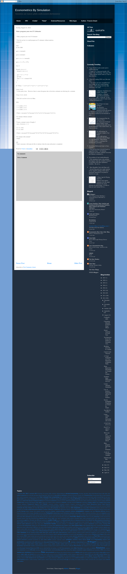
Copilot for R (92, 221)
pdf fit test (29, 537)
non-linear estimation (63, 534)
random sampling (47, 544)
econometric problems (70, 511)
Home (18, 21)
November (107, 304)
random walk (64, 544)
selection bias (47, 548)
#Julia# (34, 21)
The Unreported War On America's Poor (103, 119)
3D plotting (39, 493)
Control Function (106, 504)
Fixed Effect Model (75, 516)
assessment (69, 495)
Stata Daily (92, 238)
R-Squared (106, 542)
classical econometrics (51, 500)
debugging (19, 509)
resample (50, 545)
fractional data (107, 516)
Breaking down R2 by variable (107, 347)
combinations (58, 502)
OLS (25, 536)
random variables (56, 544)
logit (92, 527)
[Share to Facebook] (45, 149)
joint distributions (105, 525)
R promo (85, 542)
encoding (44, 513)
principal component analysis (58, 539)
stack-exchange (106, 550)
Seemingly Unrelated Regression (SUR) (29, 548)
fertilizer (21, 516)
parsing (18, 537)
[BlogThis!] (42, 149)
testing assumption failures (56, 556)
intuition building (99, 523)
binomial (33, 499)
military (37, 530)
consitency (56, 504)
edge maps (92, 511)
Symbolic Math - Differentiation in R (107, 379)
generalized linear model (80, 518)
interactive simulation (83, 523)
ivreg (91, 525)
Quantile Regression (55, 542)
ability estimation (52, 493)
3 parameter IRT (33, 493)
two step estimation (39, 557)
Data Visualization (91, 507)
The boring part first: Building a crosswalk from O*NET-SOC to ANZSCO (97, 197)
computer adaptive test (93, 502)
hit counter (53, 522)
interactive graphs (73, 523)
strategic (97, 552)
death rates (107, 507)
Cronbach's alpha (107, 318)
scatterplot (94, 545)
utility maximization (102, 557)
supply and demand (28, 554)
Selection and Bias (107, 458)
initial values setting (35, 523)
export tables (85, 515)
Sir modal (27, 550)
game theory (58, 518)
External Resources (58, 21)
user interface (94, 557)
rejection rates (27, 545)
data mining (83, 507)
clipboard (78, 500)
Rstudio (79, 545)
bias (102, 497)
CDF (105, 499)
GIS (30, 520)
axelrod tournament (24, 497)
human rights (68, 522)
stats (81, 552)
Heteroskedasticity (99, 520)
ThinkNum (95, 556)
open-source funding (68, 536)
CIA (45, 500)
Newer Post (20, 263)
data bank (35, 507)
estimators (71, 513)
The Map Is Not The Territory (96, 227)
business (86, 499)
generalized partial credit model (93, 518)
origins (85, 536)
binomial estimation (40, 499)
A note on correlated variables (107, 453)
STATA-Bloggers (93, 272)
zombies (22, 561)
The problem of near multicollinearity (99, 157)
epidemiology (56, 513)
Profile (92, 539)
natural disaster (20, 534)
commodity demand (71, 502)
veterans (47, 559)
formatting (96, 516)
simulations (22, 550)
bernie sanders (93, 497)
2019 (104, 283)
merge (18, 530)
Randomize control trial (72, 544)
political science (70, 537)
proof (109, 539)
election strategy (30, 513)
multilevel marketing (72, 532)
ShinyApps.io (80, 548)
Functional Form (35, 518)
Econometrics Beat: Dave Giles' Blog (99, 232)
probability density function (79, 539)
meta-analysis (23, 530)
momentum (89, 530)
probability (69, 539)
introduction (91, 523)
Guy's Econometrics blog (96, 246)
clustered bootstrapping (92, 500)
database (98, 507)
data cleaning (40, 507)
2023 (104, 278)
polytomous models (90, 538)
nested (25, 534)
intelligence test (65, 523)
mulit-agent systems (47, 532)
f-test (97, 515)
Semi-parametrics (66, 548)
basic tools (70, 497)
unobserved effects (79, 557)
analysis (19, 495)
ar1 (53, 495)
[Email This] (40, 149)
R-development (100, 542)
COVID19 (81, 506)
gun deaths (67, 520)
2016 (104, 288)
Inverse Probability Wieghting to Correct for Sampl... (107, 404)
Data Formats (47, 507)
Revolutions (92, 220)
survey (35, 554)
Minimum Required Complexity (47, 531)
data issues (68, 507)
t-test (94, 554)
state (62, 552)
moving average (35, 532)
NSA (105, 534)
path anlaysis (23, 537)
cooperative (33, 506)
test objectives (43, 556)
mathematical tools (39, 529)
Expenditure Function (47, 515)
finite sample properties (51, 516)
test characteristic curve (29, 556)
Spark (65, 550)
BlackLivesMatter (55, 499)
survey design (40, 554)
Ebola (62, 511)
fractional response (21, 518)
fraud (27, 518)
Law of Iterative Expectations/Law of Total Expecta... (107, 393)
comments (63, 502)
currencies (104, 506)
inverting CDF (106, 523)
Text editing (66, 556)
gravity (58, 520)
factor (100, 515)
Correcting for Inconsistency (43, 506)
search (105, 545)
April (105, 472)
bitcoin (49, 499)
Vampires (27, 559)
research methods (56, 545)
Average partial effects (97, 495)
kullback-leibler (29, 527)
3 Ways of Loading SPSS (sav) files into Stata (99, 80)
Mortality (29, 532)
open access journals (39, 536)
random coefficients (21, 544)
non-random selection (87, 534)
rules (82, 545)
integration (59, 523)
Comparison (78, 502)
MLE (62, 530)
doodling (19, 511)
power (105, 538)
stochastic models (91, 552)
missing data (57, 530)
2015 (104, 290)
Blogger (78, 568)
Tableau (105, 554)
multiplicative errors (95, 532)
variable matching (33, 559)
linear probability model (70, 527)
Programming (98, 539)
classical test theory (70, 500)
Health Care (92, 520)
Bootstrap (77, 499)
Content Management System (93, 504)
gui (61, 520)
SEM (60, 548)
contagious (72, 504)
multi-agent (55, 532)
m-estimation (100, 527)
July (105, 465)
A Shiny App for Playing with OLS (103, 178)
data (24, 507)
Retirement (66, 545)
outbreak (89, 536)
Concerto (45, 504)
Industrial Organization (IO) (103, 522)
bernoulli (99, 497)
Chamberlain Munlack (38, 500)
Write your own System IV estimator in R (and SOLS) (107, 437)
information (28, 523)
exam (97, 513)
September (107, 311)
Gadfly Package (47, 518)
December (107, 300)
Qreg (45, 542)
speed (93, 550)
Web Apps (73, 21)
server (72, 548)
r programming (79, 542)
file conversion (26, 516)
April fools (50, 495)
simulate (93, 548)
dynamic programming (46, 511)
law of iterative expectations (51, 527)
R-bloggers (92, 194)
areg (55, 495)
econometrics (80, 511)
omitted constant (30, 536)
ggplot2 (26, 520)
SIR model (32, 550)
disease (76, 509)
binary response (27, 499)
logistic (88, 527)
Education (97, 511)
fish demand (58, 516)
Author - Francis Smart (89, 21)
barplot (38, 497)
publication (37, 542)
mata (26, 529)
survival (57, 554)
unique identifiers (65, 557)
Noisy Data (92, 264)
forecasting (91, 516)
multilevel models (81, 532)
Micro (33, 531)
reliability (33, 545)
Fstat (30, 518)
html (64, 522)
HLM (57, 522)
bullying (82, 499)
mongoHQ (94, 530)
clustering (26, 502)
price (42, 539)
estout (76, 513)
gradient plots (45, 520)
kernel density (23, 527)
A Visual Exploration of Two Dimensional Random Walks (107, 360)
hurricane (74, 522)
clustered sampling (101, 500)
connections (50, 504)
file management (34, 516)
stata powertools (50, 552)
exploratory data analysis (76, 515)
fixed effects (83, 516)
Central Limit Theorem (107, 352)
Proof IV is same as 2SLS (107, 428)
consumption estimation (64, 504)
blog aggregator (63, 499)
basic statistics (63, 497)
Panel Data (97, 536)
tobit (109, 556)
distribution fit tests (89, 509)
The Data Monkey (94, 259)
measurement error (105, 529)
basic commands (44, 497)
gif (28, 520)
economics (87, 511)
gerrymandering (20, 520)
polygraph (83, 537)
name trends (107, 532)
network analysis (37, 534)
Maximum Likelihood (84, 529)
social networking (56, 550)
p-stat (92, 536)
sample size (86, 545)
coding (39, 502)
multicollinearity (63, 532)
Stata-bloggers (57, 552)
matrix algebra (54, 529)
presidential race (36, 539)
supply (22, 554)
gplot (40, 520)
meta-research (29, 530)
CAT (93, 499)
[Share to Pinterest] (47, 149)
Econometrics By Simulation (32, 10)
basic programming (54, 497)
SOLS (62, 550)
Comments (92, 482)
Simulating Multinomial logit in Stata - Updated (99, 146)
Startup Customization (36, 552)
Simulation (100, 547)
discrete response (70, 509)
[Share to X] (44, 149)
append (40, 495)
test (22, 556)
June (105, 467)
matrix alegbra (47, 529)
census (20, 500)
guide (63, 520)
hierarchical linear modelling (30, 522)
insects (42, 523)
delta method (28, 509)
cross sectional (96, 506)
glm (36, 520)
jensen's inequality (97, 525)
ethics (79, 513)
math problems (31, 529)
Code (37, 502)
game (53, 518)
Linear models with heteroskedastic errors (107, 417)
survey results (47, 554)
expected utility (32, 515)
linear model (61, 527)
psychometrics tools (29, 542)
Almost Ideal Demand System (95, 493)
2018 (104, 285)
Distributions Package (98, 509)
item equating (50, 525)
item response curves (66, 525)
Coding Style (45, 502)
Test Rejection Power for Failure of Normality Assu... (107, 340)
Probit (88, 539)
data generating (54, 507)
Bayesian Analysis (77, 497)
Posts (91, 479)
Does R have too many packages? (102, 104)
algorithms (86, 493)
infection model (21, 523)
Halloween (73, 520)
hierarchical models (41, 522)
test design (37, 556)
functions (41, 518)
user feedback (88, 557)
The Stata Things (94, 270)
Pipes (49, 537)
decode (23, 509)
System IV (82, 554)
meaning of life (97, 529)
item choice (37, 525)
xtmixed (108, 559)
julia (18, 527)
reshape (61, 545)
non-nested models (72, 534)
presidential (29, 539)
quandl (48, 542)
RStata (75, 545)
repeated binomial (39, 545)
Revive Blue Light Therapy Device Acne (98, 240)
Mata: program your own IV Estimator (107, 446)
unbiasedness (54, 557)
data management (75, 507)
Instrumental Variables (50, 523)
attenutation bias (88, 495)
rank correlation (82, 544)
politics (76, 538)
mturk (40, 532)
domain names (107, 509)
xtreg (18, 561)
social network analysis (46, 550)
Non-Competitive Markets (51, 534)
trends (26, 557)
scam (90, 545)
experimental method (66, 515)
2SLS (26, 493)
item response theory (77, 525)
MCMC (91, 529)
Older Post (78, 263)
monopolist (99, 530)
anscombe (31, 495)
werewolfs (91, 559)
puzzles (42, 542)
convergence (19, 506)
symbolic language (72, 554)
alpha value (107, 493)
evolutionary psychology (90, 513)
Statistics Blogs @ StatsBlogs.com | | (99, 226)
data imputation (62, 507)
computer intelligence (22, 504)
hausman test (79, 520)
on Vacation (107, 462)
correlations (67, 506)
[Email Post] (36, 149)
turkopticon (31, 557)
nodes (44, 534)
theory (90, 556)
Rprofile (72, 545)
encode (40, 513)
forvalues (101, 516)
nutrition (22, 536)
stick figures (85, 552)
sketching (38, 550)
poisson (58, 537)
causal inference (99, 499)
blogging (73, 499)
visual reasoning (52, 559)
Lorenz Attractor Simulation (107, 385)
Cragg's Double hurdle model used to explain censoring (98, 68)
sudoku (104, 552)
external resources (92, 515)
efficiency (103, 511)
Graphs (55, 520)
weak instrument (60, 559)
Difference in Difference (54, 509)
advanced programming (72, 493)
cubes (100, 506)
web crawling (72, 559)
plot (55, 538)
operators (75, 536)
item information (57, 525)
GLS (38, 520)
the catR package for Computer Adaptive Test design (103, 132)
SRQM (91, 253)
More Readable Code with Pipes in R (99, 167)
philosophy (41, 537)
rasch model (93, 544)
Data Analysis (28, 507)
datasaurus (102, 507)
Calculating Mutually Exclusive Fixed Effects (107, 324)
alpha (103, 493)
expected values (39, 515)
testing (48, 556)
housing (60, 522)
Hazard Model (85, 520)
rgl (69, 545)
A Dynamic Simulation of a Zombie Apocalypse (104, 91)
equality (62, 513)
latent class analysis (40, 527)
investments (19, 525)
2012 (104, 298)
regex (98, 544)
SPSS (102, 550)
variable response (41, 559)
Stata (43, 551)
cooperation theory (27, 506)
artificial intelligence (62, 495)
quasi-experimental (64, 542)
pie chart (46, 537)
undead (59, 557)
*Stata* (44, 21)
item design (43, 525)
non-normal (79, 534)
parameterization (103, 536)
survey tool (52, 554)
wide (94, 559)
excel (100, 513)
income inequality (85, 522)
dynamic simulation (56, 511)
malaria (22, 529)
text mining (71, 556)
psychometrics (20, 542)
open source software (58, 536)
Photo (90, 255)
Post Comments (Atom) (29, 267)
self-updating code (55, 548)
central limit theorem (27, 500)
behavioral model (86, 497)
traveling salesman (21, 557)
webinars (83, 559)
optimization (81, 536)
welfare (86, 559)
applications (44, 495)
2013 (104, 295)
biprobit (46, 499)
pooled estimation (99, 537)
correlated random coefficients (57, 506)
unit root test (72, 557)
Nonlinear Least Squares (98, 534)
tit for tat (105, 556)
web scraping (78, 559)
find (44, 516)
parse (109, 536)
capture (89, 499)
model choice (66, 530)
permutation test (35, 537)
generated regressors (105, 518)
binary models (20, 499)
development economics (42, 509)
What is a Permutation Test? (96, 233)
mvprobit (102, 532)
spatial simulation (87, 550)
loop (96, 527)
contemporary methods (80, 504)
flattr (88, 516)
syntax (77, 554)
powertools (24, 539)
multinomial (87, 532)
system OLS (88, 554)
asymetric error (80, 495)
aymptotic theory (32, 497)
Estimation (66, 513)
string (100, 552)
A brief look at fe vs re (107, 424)
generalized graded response (67, 518)
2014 (104, 293)
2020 (104, 280)
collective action (51, 502)
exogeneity (104, 513)
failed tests (104, 515)
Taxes (109, 554)
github (33, 520)
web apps (66, 559)
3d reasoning (45, 493)
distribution (81, 509)
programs (105, 539)
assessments (74, 495)
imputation (78, 522)
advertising (81, 493)
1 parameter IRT (21, 493)
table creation (99, 554)
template (19, 556)
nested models (30, 534)
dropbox (27, 511)
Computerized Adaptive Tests (34, 504)
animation (23, 495)
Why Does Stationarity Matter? (97, 209)
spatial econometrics (78, 550)
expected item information (22, 515)
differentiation (64, 509)
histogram (48, 522)
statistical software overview (69, 552)
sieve (85, 548)
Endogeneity (49, 513)
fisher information (66, 516)
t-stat (92, 554)
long (94, 527)
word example (99, 559)
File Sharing (40, 516)
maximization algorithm (64, 529)
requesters (45, 545)
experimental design (57, 515)
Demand (34, 509)
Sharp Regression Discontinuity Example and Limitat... (107, 370)
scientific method (100, 545)
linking (77, 527)
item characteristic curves (28, 525)
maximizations (74, 529)
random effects (30, 544)
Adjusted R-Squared (61, 493)
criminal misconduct (87, 506)
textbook (87, 556)
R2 (109, 542)
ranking (88, 544)
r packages (73, 542)
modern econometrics (82, 530)
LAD (34, 527)
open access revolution (49, 536)
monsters (104, 530)
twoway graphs (48, 557)
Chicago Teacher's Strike (95, 265)
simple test (88, 548)
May (105, 470)
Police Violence (63, 537)
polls (80, 537)
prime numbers (48, 539)
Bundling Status (93, 215)
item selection (86, 525)
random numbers (39, 544)
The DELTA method (107, 411)
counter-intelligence (74, 506)
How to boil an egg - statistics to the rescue (98, 248)
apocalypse (36, 495)
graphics (50, 520)
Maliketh (66, 568)
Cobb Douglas (32, 502)
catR (95, 499)
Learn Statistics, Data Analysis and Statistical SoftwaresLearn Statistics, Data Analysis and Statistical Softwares (99, 205)
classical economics (61, 500)
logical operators (82, 527)
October (106, 308)
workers (104, 559)
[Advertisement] (49, 231)
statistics (77, 552)
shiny (75, 548)
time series (100, 556)
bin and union (107, 497)
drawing (23, 511)
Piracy (52, 537)
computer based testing (104, 502)
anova (27, 495)
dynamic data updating (35, 511)
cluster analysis (83, 500)
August (106, 315)
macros (105, 527)
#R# (26, 21)
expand (108, 513)
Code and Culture (94, 214)
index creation (93, 522)
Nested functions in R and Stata (107, 332)
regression (102, 544)
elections (36, 513)
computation (84, 502)
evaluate (83, 513)
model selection (73, 531)
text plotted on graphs (79, 556)
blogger (68, 499)
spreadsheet (97, 550)
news (42, 534)
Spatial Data (69, 550)
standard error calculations (24, 552)
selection (41, 548)
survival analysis (63, 554)
